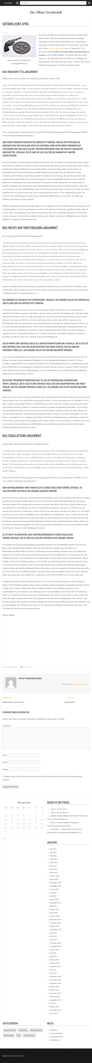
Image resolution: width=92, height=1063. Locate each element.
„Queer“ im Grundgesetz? (59, 812)
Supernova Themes (17, 1056)
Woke (18, 1035)
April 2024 (54, 869)
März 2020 (54, 913)
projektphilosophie (11, 667)
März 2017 (54, 973)
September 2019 (55, 929)
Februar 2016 (54, 986)
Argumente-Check (10, 1030)
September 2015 (55, 1000)
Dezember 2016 (55, 976)
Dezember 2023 (55, 882)
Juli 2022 (53, 896)
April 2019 (54, 939)
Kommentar (7, 725)
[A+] (6, 33)
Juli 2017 (53, 970)
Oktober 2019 (55, 926)
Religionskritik (8, 1035)
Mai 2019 (53, 936)
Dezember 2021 (55, 902)
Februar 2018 (54, 959)
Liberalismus (23, 1030)
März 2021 (54, 906)
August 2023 (54, 889)
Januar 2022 (54, 899)
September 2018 (55, 946)
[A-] (3, 33)
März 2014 (54, 1013)
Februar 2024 (54, 876)
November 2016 (55, 980)
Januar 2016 (54, 990)
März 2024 (54, 872)
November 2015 (55, 993)
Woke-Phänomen (29, 1035)
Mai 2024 (53, 866)
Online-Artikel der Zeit (56, 48)
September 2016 (55, 983)
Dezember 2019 (55, 919)
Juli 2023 (53, 892)
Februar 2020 (54, 916)
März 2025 (54, 862)
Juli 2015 (53, 1003)
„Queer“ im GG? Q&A (58, 809)
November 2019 (55, 923)
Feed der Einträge (56, 1033)
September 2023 (55, 886)
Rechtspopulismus (36, 1030)
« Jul (4, 838)
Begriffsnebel (69, 702)
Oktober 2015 (55, 996)
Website (5, 769)
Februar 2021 (54, 909)
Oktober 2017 (55, 963)
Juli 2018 (53, 953)
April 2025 (54, 859)
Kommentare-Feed (56, 1036)
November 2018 (55, 943)
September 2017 (55, 966)
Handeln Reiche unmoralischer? (13, 702)
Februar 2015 (54, 1006)
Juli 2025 (53, 849)
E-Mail (5, 762)
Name (5, 755)
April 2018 (54, 956)
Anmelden (53, 1030)
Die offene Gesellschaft (46, 12)
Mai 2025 (53, 856)
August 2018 (54, 949)
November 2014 (55, 1010)
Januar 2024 (54, 879)
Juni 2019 (53, 933)
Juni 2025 (53, 852)
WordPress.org (55, 1040)
